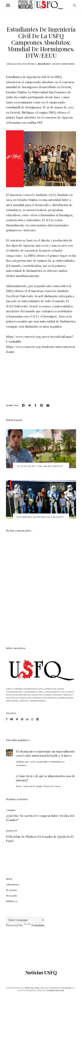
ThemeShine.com (55, 990)
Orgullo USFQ (14, 64)
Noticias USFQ (41, 972)
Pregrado (11, 890)
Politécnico (29, 64)
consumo (11, 810)
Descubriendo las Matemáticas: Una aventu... (41, 517)
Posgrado (11, 895)
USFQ (9, 878)
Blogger (66, 988)
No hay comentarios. (64, 64)
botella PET (12, 830)
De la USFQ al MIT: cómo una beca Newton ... (41, 466)
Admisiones (13, 884)
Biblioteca (12, 901)
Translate (38, 925)
